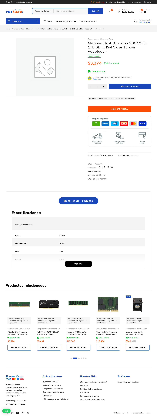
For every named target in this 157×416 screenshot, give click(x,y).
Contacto (147, 2)
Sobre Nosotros (134, 2)
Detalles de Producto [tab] (78, 200)
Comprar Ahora (119, 109)
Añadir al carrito (130, 86)
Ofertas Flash (98, 2)
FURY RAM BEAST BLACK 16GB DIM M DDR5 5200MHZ (48, 334)
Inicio (8, 29)
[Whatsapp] (22, 412)
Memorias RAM (32, 29)
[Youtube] (17, 412)
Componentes (18, 29)
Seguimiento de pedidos (116, 2)
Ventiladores (142, 329)
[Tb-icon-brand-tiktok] (28, 412)
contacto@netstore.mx (16, 401)
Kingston (97, 171)
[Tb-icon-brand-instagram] (12, 412)
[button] (71, 358)
